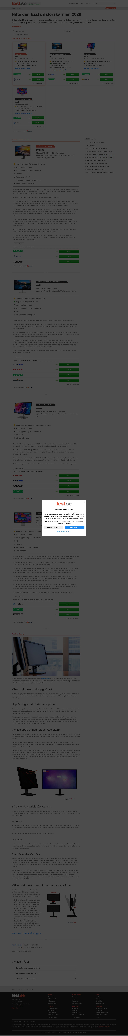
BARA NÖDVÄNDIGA (53, 527)
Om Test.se (68, 531)
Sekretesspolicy (61, 531)
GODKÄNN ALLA (75, 527)
